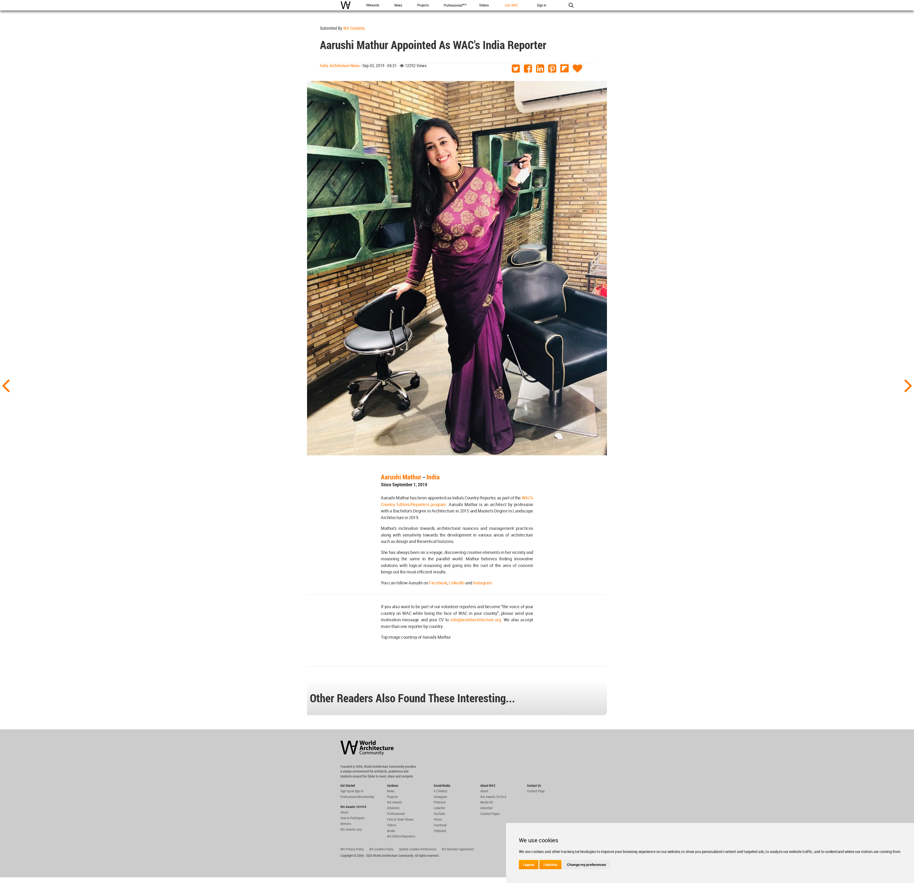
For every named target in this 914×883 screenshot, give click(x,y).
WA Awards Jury (351, 829)
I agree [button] (528, 865)
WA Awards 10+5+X (493, 797)
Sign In (358, 791)
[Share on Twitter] (516, 68)
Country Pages (490, 814)
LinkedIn (456, 583)
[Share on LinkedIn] (540, 68)
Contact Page (536, 791)
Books (391, 831)
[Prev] (6, 385)
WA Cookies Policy (381, 849)
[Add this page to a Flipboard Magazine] (564, 68)
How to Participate (352, 818)
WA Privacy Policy (352, 849)
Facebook (438, 583)
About (344, 812)
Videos (391, 825)
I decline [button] (550, 865)
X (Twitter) (440, 791)
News (390, 791)
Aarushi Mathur (401, 476)
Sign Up (345, 791)
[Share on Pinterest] (552, 68)
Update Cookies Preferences (417, 849)
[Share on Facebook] (528, 68)
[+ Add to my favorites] (577, 68)
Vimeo (438, 819)
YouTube (439, 814)
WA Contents (354, 28)
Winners (345, 824)
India (433, 476)
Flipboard (440, 831)
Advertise (486, 808)
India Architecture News (340, 65)
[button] (571, 5)
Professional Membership (357, 797)
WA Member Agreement (458, 849)
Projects (392, 797)
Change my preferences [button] (586, 865)
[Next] (908, 385)
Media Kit (486, 802)
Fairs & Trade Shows (400, 819)
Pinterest (440, 802)
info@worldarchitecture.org (475, 619)
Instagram (482, 583)
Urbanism (393, 808)
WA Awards (394, 802)
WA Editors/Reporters (401, 836)
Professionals (396, 814)
